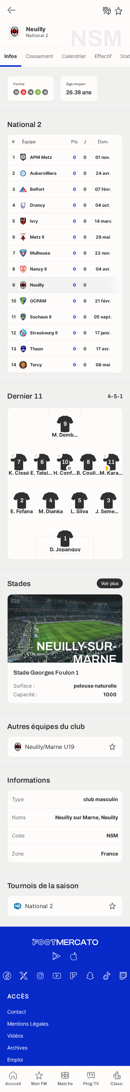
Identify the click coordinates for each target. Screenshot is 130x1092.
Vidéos (15, 1036)
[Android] (56, 956)
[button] (43, 142)
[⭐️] (118, 11)
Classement (39, 56)
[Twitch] (123, 975)
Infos (10, 56)
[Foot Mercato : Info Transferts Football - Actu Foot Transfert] (65, 942)
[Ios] (73, 956)
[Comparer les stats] (107, 11)
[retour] (11, 11)
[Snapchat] (89, 975)
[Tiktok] (106, 975)
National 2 (37, 35)
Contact (16, 1012)
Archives (17, 1047)
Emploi (15, 1059)
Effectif (103, 56)
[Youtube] (56, 975)
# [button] (13, 141)
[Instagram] (40, 975)
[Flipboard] (73, 975)
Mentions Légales (27, 1024)
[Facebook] (6, 975)
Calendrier (74, 56)
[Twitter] (23, 975)
